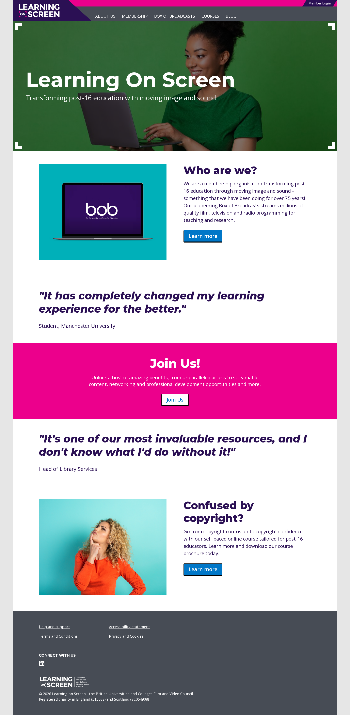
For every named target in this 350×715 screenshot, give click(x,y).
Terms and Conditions (58, 636)
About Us (105, 16)
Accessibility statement (129, 626)
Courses (210, 16)
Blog (231, 16)
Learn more (203, 235)
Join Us (175, 399)
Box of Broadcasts (174, 16)
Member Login (319, 3)
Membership (135, 16)
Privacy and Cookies (126, 636)
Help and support (54, 626)
